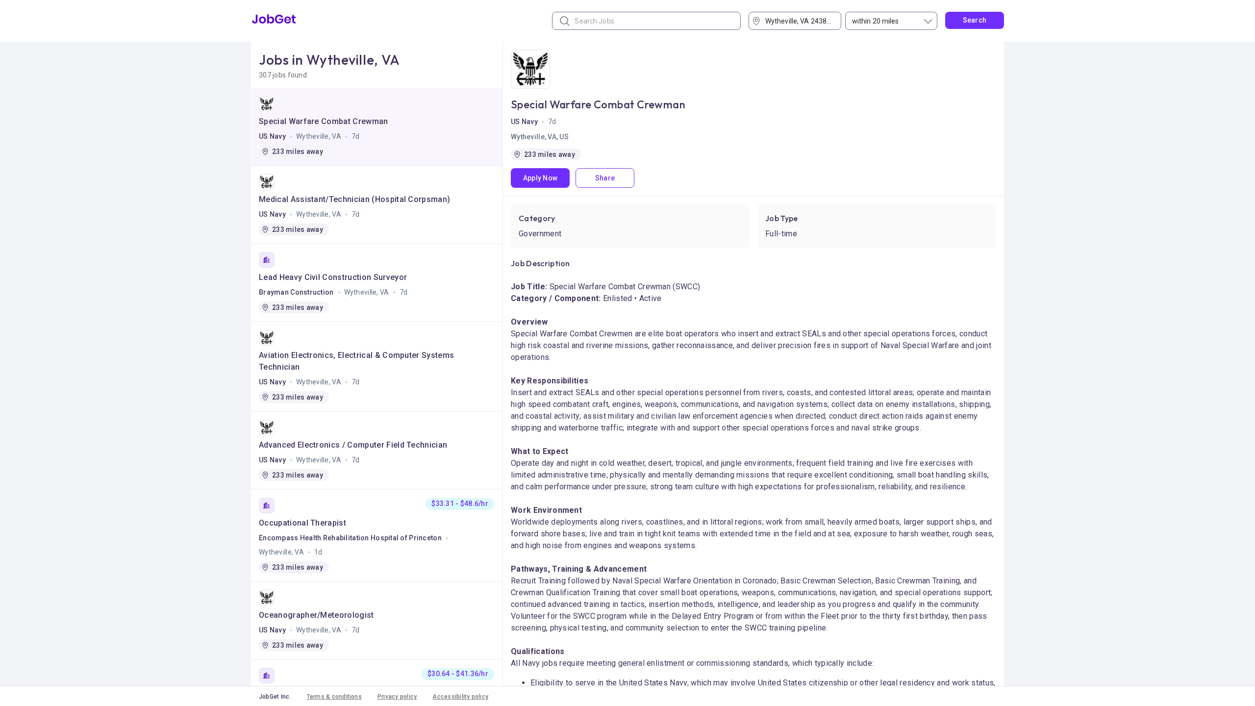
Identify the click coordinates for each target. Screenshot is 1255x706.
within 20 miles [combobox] (875, 21)
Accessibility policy (460, 696)
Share (605, 178)
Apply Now (540, 178)
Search (975, 20)
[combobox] (798, 21)
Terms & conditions (334, 696)
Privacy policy (397, 696)
